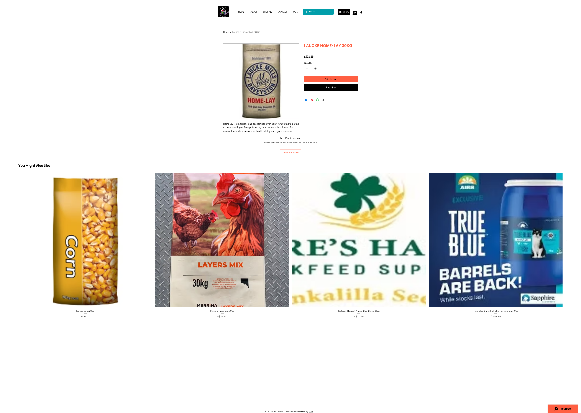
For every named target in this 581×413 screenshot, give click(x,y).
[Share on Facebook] (306, 100)
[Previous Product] (14, 240)
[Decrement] (306, 68)
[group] (290, 246)
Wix (311, 411)
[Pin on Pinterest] (312, 100)
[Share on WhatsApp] (317, 100)
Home (226, 32)
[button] (355, 12)
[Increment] (316, 68)
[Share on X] (323, 100)
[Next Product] (567, 240)
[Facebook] (361, 13)
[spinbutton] (311, 68)
